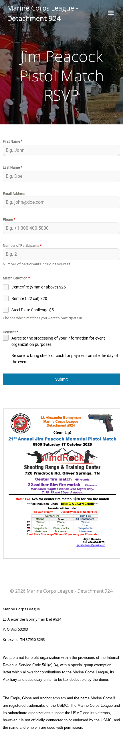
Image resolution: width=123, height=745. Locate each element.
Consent (10, 332)
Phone (9, 220)
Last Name (12, 167)
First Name (12, 142)
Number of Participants (22, 246)
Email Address (14, 194)
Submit (61, 379)
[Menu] (111, 13)
